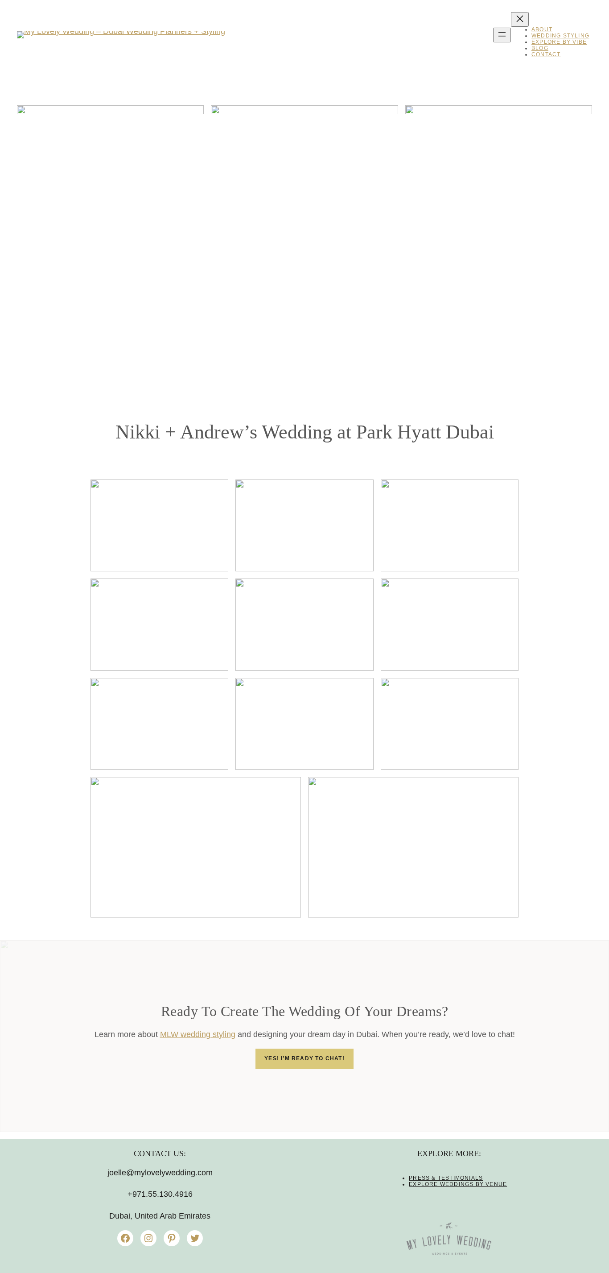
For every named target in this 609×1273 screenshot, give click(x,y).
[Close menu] (520, 19)
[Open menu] (502, 35)
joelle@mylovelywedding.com (160, 1172)
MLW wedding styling (197, 1034)
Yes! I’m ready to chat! (304, 1058)
